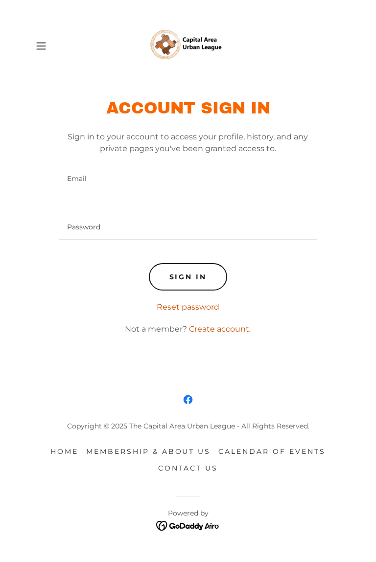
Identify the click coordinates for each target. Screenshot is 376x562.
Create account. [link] (220, 329)
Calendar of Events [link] (272, 451)
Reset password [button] (188, 307)
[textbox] (187, 178)
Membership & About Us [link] (148, 451)
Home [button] (64, 451)
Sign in (188, 276)
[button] (54, 46)
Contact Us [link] (188, 468)
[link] (188, 46)
